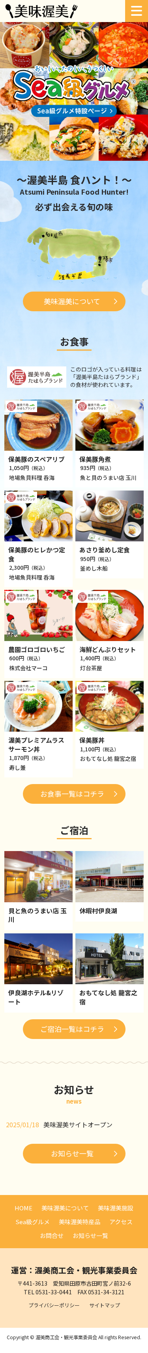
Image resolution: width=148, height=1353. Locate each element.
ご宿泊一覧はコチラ (72, 1029)
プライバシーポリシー (54, 1305)
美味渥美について (72, 301)
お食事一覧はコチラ (72, 793)
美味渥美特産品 (79, 1221)
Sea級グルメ (32, 1221)
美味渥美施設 (115, 1208)
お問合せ (52, 1235)
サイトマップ (104, 1305)
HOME (23, 1208)
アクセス (121, 1221)
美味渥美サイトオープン (77, 1124)
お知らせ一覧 (72, 1153)
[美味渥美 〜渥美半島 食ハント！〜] (41, 15)
